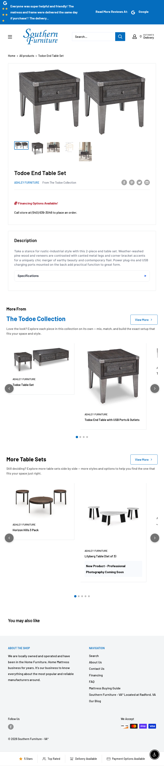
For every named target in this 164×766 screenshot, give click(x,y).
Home (11, 55)
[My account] (135, 36)
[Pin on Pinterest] (132, 182)
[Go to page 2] (80, 437)
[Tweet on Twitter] (139, 182)
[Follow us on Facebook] (11, 726)
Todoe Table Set (23, 385)
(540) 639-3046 (42, 212)
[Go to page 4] (87, 437)
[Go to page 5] (89, 596)
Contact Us (96, 668)
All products (26, 55)
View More (142, 319)
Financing (96, 675)
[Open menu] (10, 36)
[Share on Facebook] (124, 182)
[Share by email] (147, 182)
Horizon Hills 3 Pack (26, 530)
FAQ (91, 681)
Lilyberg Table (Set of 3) (100, 556)
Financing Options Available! (37, 203)
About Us (95, 662)
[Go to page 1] (77, 437)
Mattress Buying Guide (105, 688)
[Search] (120, 36)
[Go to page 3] (84, 437)
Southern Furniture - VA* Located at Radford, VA (122, 694)
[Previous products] (9, 388)
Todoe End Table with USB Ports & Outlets (112, 420)
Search (94, 656)
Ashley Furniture (26, 182)
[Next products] (154, 388)
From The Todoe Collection (59, 182)
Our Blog (95, 701)
